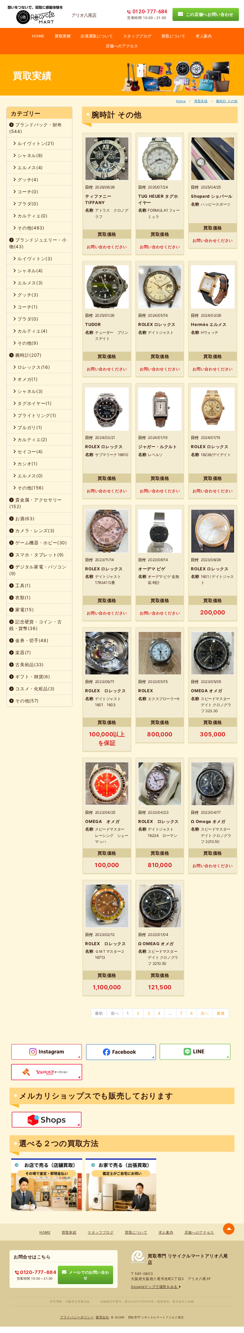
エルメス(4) (29, 167)
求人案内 (204, 36)
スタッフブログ (137, 36)
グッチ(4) (27, 179)
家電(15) (24, 609)
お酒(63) (24, 518)
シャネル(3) (29, 391)
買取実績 (201, 101)
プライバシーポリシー (77, 1317)
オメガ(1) (27, 379)
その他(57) (26, 700)
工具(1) (22, 585)
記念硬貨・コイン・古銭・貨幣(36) (35, 625)
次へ (205, 1013)
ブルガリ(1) (29, 427)
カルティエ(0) (32, 215)
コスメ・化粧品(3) (34, 688)
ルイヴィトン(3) (34, 258)
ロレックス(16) (33, 367)
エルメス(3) (29, 282)
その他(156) (30, 487)
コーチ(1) (27, 306)
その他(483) (30, 227)
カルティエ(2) (31, 439)
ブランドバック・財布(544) (35, 128)
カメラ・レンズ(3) (34, 530)
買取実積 (63, 36)
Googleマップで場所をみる (155, 1286)
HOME (38, 36)
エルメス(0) (29, 475)
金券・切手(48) (31, 640)
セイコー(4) (29, 451)
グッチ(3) (27, 294)
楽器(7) (22, 652)
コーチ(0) (27, 191)
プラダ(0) (27, 203)
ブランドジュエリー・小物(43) (37, 243)
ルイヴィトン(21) (35, 143)
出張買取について (97, 36)
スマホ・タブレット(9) (39, 554)
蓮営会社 (102, 1317)
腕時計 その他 (227, 101)
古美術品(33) (29, 664)
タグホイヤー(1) (34, 403)
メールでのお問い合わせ (87, 1275)
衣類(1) (22, 597)
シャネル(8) (29, 155)
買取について (173, 36)
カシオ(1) (27, 463)
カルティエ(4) (32, 331)
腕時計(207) (28, 355)
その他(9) (27, 343)
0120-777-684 (37, 1272)
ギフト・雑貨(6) (32, 676)
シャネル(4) (29, 270)
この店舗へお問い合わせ (208, 14)
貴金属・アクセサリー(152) (35, 503)
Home (181, 101)
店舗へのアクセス (122, 45)
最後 (221, 1013)
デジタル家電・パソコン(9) (37, 570)
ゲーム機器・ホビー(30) (40, 542)
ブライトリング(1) (36, 415)
